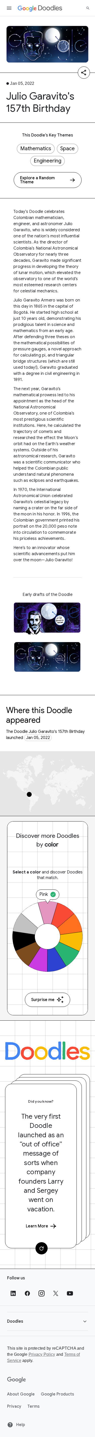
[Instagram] (41, 1293)
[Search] (88, 8)
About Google (21, 1394)
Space (67, 148)
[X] (56, 1293)
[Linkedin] (13, 1293)
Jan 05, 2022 (38, 737)
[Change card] (41, 1248)
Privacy (14, 1406)
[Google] (16, 1380)
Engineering (47, 161)
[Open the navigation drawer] (9, 8)
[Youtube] (70, 1293)
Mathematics (35, 148)
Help (20, 1424)
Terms (33, 1406)
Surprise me (42, 999)
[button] (47, 1321)
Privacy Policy (42, 1354)
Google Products (57, 1394)
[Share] (84, 72)
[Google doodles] (40, 8)
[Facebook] (27, 1293)
